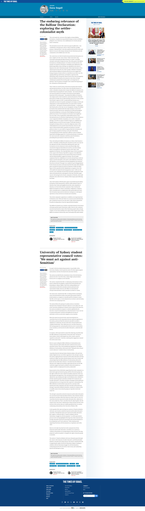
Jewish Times (48, 487)
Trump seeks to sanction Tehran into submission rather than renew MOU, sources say (101, 51)
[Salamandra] (82, 507)
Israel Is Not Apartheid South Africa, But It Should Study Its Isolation (77, 239)
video (47, 498)
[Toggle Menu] (1, 1)
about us (66, 489)
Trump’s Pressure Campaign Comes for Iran (58, 238)
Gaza (77, 463)
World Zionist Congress (77, 229)
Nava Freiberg (99, 71)
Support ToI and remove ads (139, 1)
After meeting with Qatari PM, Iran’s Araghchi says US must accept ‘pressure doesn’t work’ (96, 42)
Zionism (51, 232)
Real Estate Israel (49, 493)
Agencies (99, 55)
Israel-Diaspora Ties (67, 229)
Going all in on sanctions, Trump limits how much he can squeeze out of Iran (100, 68)
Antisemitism (52, 227)
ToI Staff (102, 54)
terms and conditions (68, 485)
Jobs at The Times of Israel (69, 493)
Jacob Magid (99, 54)
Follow (51, 10)
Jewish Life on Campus (71, 465)
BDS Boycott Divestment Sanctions (71, 227)
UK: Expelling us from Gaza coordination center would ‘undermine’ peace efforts (101, 76)
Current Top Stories (96, 24)
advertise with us (68, 491)
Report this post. (42, 56)
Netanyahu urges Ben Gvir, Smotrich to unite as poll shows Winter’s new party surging (101, 60)
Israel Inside (48, 489)
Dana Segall (56, 8)
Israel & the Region (50, 485)
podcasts (48, 496)
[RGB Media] (73, 508)
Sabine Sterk (73, 241)
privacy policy (67, 487)
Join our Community (129, 1)
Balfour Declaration (59, 227)
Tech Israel (48, 491)
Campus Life (72, 463)
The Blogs (52, 5)
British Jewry (52, 229)
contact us (66, 494)
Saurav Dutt (55, 240)
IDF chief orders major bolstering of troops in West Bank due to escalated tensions (100, 84)
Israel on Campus (59, 229)
